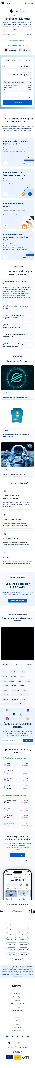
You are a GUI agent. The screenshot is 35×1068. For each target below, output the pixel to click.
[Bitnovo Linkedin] (17, 1036)
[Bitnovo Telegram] (28, 1036)
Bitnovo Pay (17, 993)
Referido (17, 1007)
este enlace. (18, 976)
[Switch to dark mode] (26, 3)
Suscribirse (28, 740)
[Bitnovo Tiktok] (22, 1036)
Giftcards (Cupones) (17, 997)
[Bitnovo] (5, 3)
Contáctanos (17, 1027)
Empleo (17, 1014)
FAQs (17, 1021)
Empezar (28, 34)
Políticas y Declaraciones (17, 1003)
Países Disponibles (17, 1017)
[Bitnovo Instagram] (7, 1036)
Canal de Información (17, 1030)
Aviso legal (17, 1000)
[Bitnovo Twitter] (12, 1036)
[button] (29, 3)
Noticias (17, 1024)
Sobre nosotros (17, 1010)
